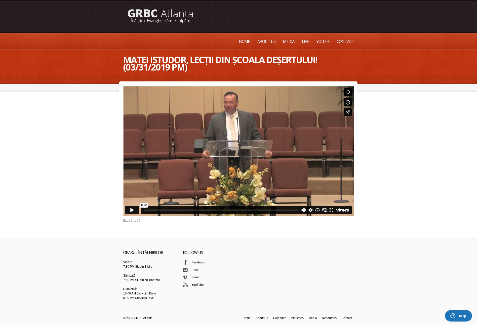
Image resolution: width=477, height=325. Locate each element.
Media (288, 41)
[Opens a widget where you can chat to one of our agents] (458, 316)
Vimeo (196, 277)
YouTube (198, 285)
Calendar (279, 318)
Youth (323, 41)
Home (244, 41)
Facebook (198, 262)
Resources (329, 318)
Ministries (297, 318)
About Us (266, 41)
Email (195, 270)
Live (305, 41)
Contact (345, 41)
